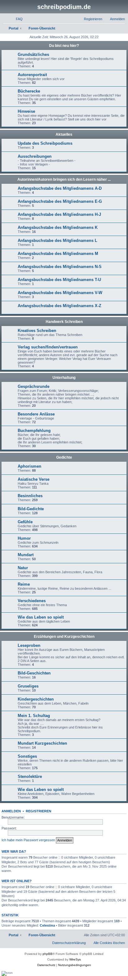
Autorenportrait (32, 74)
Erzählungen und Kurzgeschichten (64, 636)
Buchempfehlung (34, 430)
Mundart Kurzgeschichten (42, 743)
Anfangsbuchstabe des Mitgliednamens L (57, 240)
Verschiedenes (32, 600)
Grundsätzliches (33, 54)
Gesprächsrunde (33, 386)
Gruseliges (28, 686)
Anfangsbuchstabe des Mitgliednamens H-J (59, 214)
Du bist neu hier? (64, 45)
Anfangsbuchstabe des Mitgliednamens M (58, 253)
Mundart (26, 554)
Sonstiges (27, 756)
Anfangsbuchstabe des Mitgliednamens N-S (60, 266)
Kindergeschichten (36, 699)
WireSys (75, 959)
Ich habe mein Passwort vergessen (28, 840)
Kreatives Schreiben (37, 330)
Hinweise (26, 111)
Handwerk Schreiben (64, 322)
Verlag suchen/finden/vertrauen (48, 347)
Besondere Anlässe (36, 414)
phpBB (48, 954)
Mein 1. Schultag (34, 715)
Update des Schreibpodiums (45, 143)
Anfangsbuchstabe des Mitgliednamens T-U (59, 279)
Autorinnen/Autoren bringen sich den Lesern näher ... (64, 179)
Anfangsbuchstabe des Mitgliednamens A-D (60, 188)
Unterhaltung (64, 377)
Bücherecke (29, 91)
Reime (24, 584)
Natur (23, 567)
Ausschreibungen (35, 156)
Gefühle (25, 522)
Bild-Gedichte (31, 508)
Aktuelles (64, 134)
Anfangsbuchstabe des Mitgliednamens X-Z (59, 305)
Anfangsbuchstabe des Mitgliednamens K (58, 227)
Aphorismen (29, 466)
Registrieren (38, 811)
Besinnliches (30, 495)
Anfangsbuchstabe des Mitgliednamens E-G (60, 201)
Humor (24, 538)
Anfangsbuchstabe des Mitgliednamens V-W (60, 292)
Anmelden (11, 811)
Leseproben (29, 645)
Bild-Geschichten (34, 673)
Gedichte (64, 457)
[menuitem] (16, 19)
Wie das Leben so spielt (41, 617)
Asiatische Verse (33, 479)
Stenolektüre (30, 776)
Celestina (47, 925)
